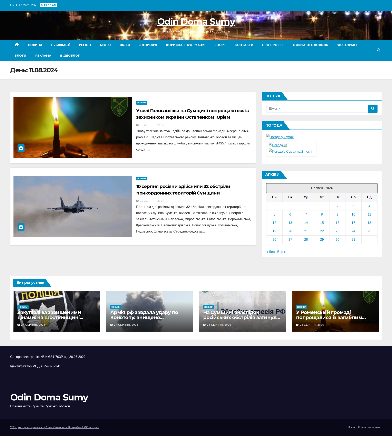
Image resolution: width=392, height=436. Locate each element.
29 (322, 239)
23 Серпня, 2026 (312, 324)
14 (306, 223)
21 (306, 231)
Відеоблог (70, 55)
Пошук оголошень (369, 427)
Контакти (244, 45)
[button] (378, 50)
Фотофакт (347, 45)
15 (322, 223)
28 (306, 239)
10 (353, 214)
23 (337, 231)
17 (353, 223)
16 (337, 223)
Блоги (20, 55)
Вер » (281, 252)
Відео (125, 45)
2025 (13, 427)
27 (290, 239)
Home (351, 427)
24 (353, 231)
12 (274, 223)
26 (274, 239)
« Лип (270, 252)
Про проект (273, 45)
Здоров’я (148, 45)
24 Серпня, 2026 (33, 324)
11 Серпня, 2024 (152, 125)
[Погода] (278, 145)
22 (322, 231)
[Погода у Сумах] (280, 137)
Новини (35, 45)
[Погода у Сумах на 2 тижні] (290, 151)
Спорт (220, 45)
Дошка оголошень (310, 45)
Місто (105, 45)
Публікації (60, 45)
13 (290, 223)
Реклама (43, 55)
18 (369, 223)
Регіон (85, 45)
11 (369, 214)
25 (369, 231)
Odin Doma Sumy (196, 21)
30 (337, 239)
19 (274, 231)
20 (290, 231)
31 (353, 239)
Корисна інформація (185, 45)
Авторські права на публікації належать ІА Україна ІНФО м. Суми (58, 427)
